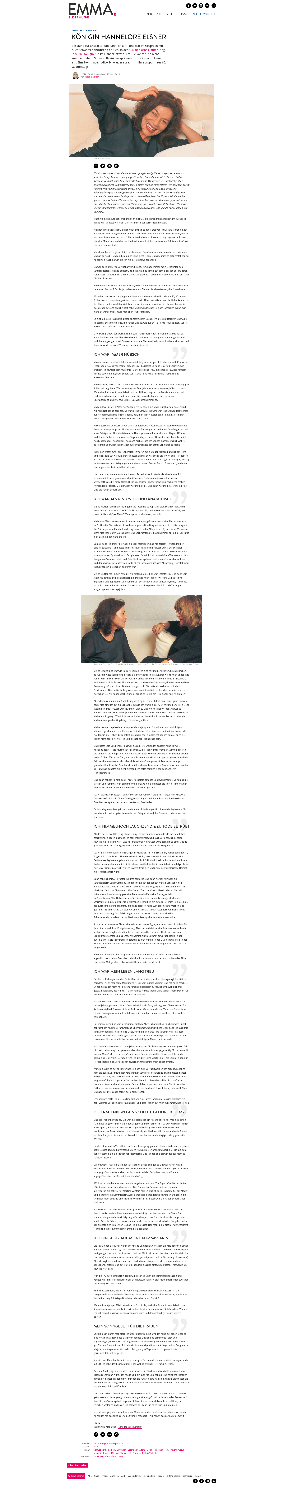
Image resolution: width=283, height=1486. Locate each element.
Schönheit (121, 1450)
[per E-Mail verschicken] (109, 166)
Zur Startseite (78, 1465)
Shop (169, 14)
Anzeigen (114, 1476)
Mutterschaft (125, 1453)
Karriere (111, 1450)
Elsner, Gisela (117, 1456)
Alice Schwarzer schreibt (84, 30)
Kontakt (198, 1476)
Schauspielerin (100, 1450)
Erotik (149, 1450)
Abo (159, 14)
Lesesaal (182, 14)
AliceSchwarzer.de (204, 14)
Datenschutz (149, 1476)
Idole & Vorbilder (149, 1453)
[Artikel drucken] (116, 166)
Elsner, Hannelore (102, 1456)
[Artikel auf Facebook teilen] (96, 166)
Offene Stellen (173, 1476)
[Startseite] (92, 10)
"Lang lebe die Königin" (130, 1426)
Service (161, 1476)
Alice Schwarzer (92, 77)
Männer (114, 1453)
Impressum (187, 1476)
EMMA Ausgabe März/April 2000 (108, 1443)
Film (166, 1450)
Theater (136, 1453)
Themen (147, 14)
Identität (97, 1453)
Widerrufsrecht (134, 1476)
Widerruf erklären (76, 1476)
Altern (142, 1450)
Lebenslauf (133, 1450)
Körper (106, 1453)
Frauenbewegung (178, 1450)
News (96, 1446)
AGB (123, 1476)
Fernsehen (158, 1450)
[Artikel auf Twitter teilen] (102, 166)
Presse (105, 1476)
